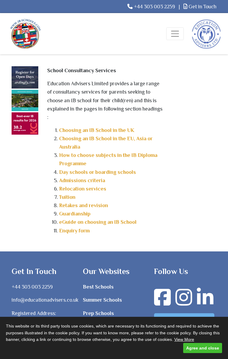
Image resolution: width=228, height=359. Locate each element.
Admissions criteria (82, 180)
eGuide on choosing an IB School (98, 222)
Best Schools (98, 287)
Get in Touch (201, 7)
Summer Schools (102, 300)
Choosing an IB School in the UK (96, 130)
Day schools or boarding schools (97, 172)
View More (184, 339)
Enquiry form (74, 231)
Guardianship (75, 214)
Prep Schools (98, 313)
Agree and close (202, 348)
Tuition (67, 197)
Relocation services (82, 189)
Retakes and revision (83, 205)
